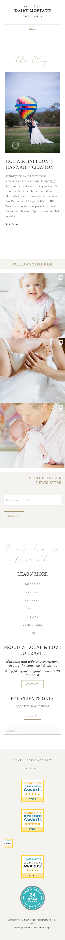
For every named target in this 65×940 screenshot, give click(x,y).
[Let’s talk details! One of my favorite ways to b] (32, 370)
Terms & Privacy (39, 760)
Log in (48, 927)
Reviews (32, 592)
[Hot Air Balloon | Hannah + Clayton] (32, 152)
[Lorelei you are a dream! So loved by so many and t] (32, 435)
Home (17, 760)
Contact (32, 768)
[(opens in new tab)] (32, 801)
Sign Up (14, 515)
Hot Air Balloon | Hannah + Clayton (29, 164)
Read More (12, 224)
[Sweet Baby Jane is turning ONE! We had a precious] (32, 305)
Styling (33, 616)
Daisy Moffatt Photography (36, 920)
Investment (32, 600)
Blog (32, 632)
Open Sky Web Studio (34, 927)
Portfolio (32, 584)
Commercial (32, 624)
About (32, 608)
